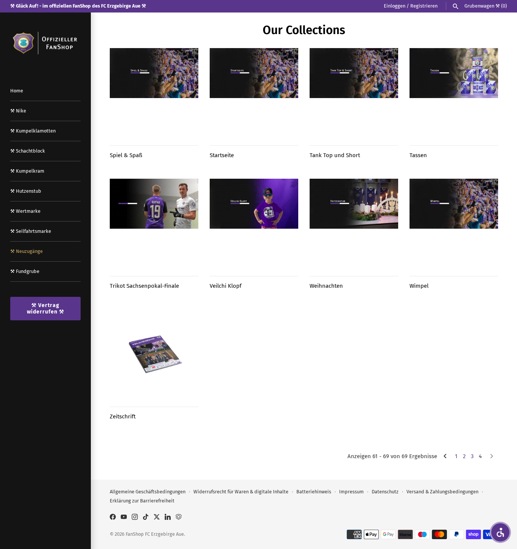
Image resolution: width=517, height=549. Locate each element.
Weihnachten (326, 285)
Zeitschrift (122, 416)
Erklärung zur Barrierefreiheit (142, 501)
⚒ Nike (18, 111)
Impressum (351, 491)
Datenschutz (385, 491)
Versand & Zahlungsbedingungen (442, 491)
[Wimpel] (454, 223)
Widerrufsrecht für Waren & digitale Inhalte (240, 491)
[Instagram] (135, 517)
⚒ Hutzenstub (25, 191)
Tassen (418, 155)
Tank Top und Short (335, 155)
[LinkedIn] (168, 517)
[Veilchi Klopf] (254, 223)
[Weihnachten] (354, 223)
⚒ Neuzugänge (26, 251)
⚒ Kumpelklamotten (33, 131)
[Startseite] (254, 92)
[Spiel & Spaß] (154, 92)
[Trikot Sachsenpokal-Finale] (154, 223)
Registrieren (424, 6)
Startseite (222, 155)
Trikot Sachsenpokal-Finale (144, 285)
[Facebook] (113, 517)
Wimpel (419, 285)
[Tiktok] (146, 517)
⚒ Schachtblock (27, 151)
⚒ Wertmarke (25, 211)
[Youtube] (124, 517)
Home (16, 91)
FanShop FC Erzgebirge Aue (155, 534)
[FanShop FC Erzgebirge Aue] (45, 43)
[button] (500, 532)
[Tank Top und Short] (354, 92)
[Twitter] (157, 517)
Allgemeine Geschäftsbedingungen (147, 491)
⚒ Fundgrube (24, 271)
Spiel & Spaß (126, 155)
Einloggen (394, 6)
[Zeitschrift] (154, 353)
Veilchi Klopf (225, 285)
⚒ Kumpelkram (27, 171)
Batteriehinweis (313, 491)
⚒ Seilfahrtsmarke (30, 231)
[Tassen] (454, 92)
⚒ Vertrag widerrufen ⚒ (45, 308)
